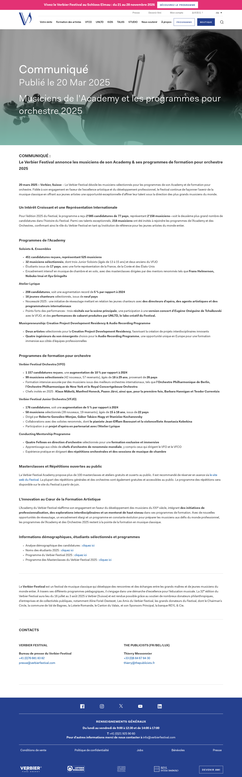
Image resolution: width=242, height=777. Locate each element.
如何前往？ (197, 13)
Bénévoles (178, 750)
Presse (136, 13)
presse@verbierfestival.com (37, 663)
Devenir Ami (155, 13)
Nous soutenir (150, 22)
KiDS (110, 22)
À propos (166, 22)
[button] (222, 22)
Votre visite (46, 22)
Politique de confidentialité (92, 750)
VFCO (88, 22)
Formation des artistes (68, 22)
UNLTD (100, 22)
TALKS (121, 22)
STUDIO (133, 22)
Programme (184, 22)
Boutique (206, 22)
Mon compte (177, 13)
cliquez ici (88, 545)
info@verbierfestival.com (159, 737)
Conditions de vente (33, 750)
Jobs (140, 750)
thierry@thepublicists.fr (139, 663)
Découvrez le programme (178, 5)
